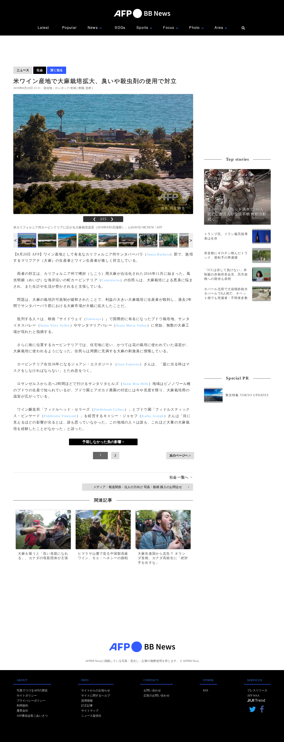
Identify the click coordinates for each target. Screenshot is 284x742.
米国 (81, 88)
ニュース (23, 70)
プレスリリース (257, 690)
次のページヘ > (180, 455)
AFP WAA (253, 695)
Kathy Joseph (153, 416)
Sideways (93, 319)
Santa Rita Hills (135, 384)
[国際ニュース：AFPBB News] (142, 13)
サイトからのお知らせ (95, 690)
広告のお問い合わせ (157, 695)
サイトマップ (90, 710)
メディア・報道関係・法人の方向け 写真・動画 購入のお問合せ (141, 487)
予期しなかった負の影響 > (103, 442)
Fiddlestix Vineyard (60, 416)
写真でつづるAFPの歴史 (32, 690)
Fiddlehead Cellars (109, 409)
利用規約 (22, 705)
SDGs (120, 27)
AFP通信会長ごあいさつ (32, 715)
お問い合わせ (152, 690)
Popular (69, 27)
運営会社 (22, 710)
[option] (27, 240)
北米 (88, 88)
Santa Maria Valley (131, 325)
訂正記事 (87, 705)
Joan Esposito (128, 364)
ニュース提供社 (91, 715)
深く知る (56, 70)
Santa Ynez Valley (55, 325)
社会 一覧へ (181, 477)
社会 (40, 70)
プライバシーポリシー (31, 700)
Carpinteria (110, 280)
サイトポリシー (27, 695)
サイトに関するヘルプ (95, 695)
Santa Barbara (158, 254)
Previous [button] (15, 240)
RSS (205, 690)
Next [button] (191, 240)
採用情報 (87, 700)
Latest (43, 27)
